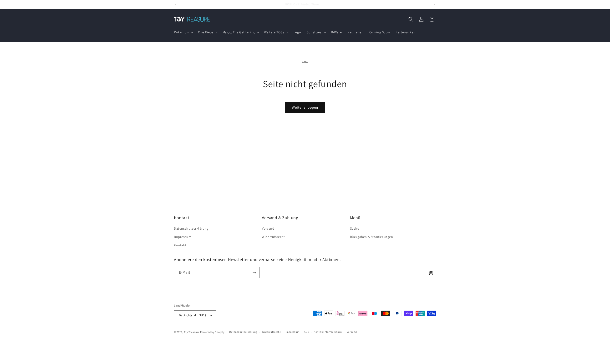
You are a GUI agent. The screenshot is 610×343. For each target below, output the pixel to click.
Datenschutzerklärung (191, 228)
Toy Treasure (191, 332)
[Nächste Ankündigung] (434, 4)
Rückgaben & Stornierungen (371, 237)
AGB (306, 331)
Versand (268, 228)
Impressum (182, 237)
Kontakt (180, 245)
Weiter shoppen (305, 107)
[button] (183, 32)
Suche (354, 228)
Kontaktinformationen (328, 331)
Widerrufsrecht (273, 237)
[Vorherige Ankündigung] (175, 4)
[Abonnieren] (254, 272)
